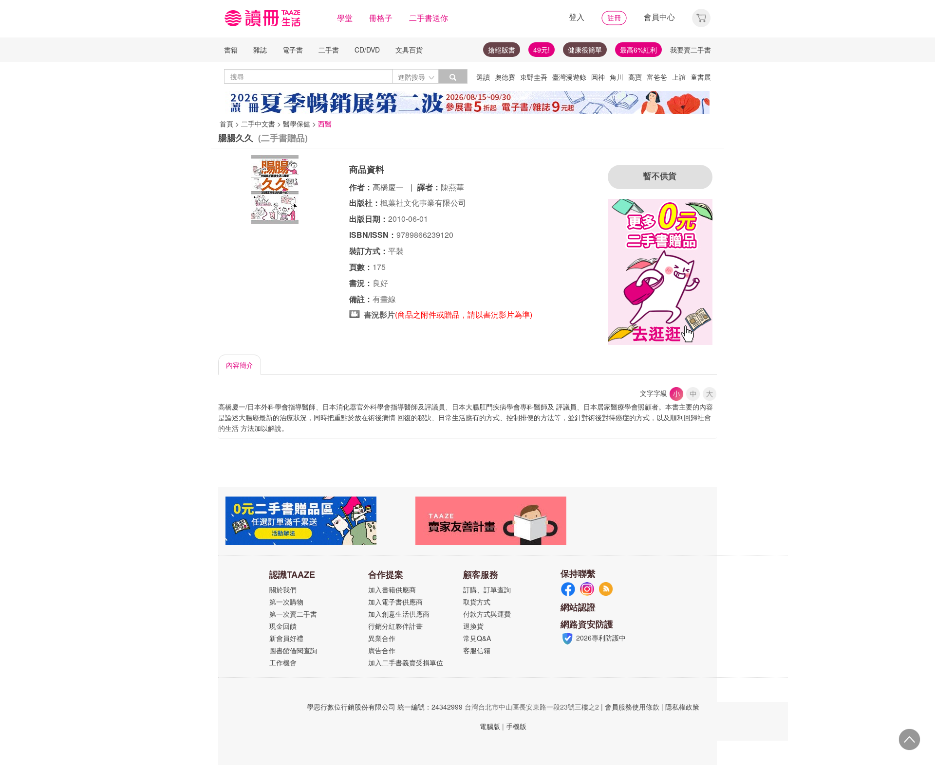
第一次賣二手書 (293, 614)
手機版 (516, 726)
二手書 (328, 49)
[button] (701, 16)
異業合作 (381, 638)
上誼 (679, 77)
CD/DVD (367, 49)
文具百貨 (409, 49)
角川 (616, 77)
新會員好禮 (286, 638)
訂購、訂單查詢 (487, 589)
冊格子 (381, 17)
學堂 (345, 17)
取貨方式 (476, 601)
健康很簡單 (585, 49)
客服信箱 (476, 650)
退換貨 (473, 626)
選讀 (483, 77)
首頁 (226, 123)
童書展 (701, 77)
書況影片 (379, 314)
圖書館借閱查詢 (293, 650)
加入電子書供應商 (395, 601)
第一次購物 (286, 601)
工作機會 (283, 662)
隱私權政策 (682, 707)
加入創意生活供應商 (399, 614)
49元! (541, 49)
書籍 (231, 49)
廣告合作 (381, 650)
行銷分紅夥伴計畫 (395, 626)
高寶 (635, 77)
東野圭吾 (533, 77)
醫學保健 (296, 123)
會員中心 (659, 16)
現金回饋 (283, 626)
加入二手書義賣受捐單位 (405, 662)
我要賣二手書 (690, 49)
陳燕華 (452, 187)
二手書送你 (428, 17)
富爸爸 (657, 77)
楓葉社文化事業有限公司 (423, 202)
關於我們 (283, 589)
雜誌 (260, 49)
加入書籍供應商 (392, 589)
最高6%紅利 (638, 49)
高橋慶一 (389, 187)
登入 (576, 16)
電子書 (292, 49)
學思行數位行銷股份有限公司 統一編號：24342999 (385, 707)
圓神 (598, 77)
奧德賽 (505, 77)
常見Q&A (477, 638)
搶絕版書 (501, 49)
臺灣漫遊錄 (569, 77)
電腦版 (490, 726)
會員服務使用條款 (632, 707)
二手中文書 (258, 123)
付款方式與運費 (487, 614)
